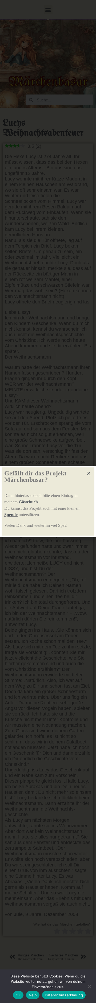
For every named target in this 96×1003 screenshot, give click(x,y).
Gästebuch (28, 502)
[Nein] (89, 986)
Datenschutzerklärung (64, 995)
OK (18, 995)
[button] (89, 473)
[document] (48, 501)
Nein (33, 995)
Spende (11, 514)
